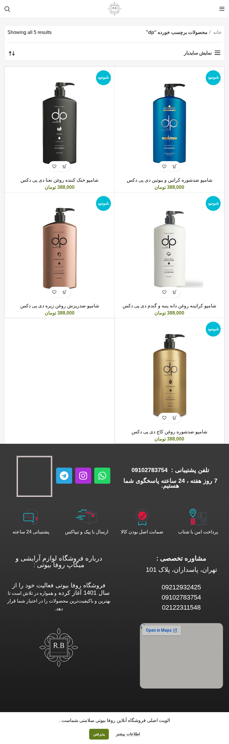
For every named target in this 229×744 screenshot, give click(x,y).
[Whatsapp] (102, 476)
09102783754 (149, 470)
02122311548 (181, 607)
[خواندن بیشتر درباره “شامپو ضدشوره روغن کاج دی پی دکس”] (174, 418)
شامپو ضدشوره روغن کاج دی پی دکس (169, 431)
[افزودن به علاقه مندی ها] (164, 166)
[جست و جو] (7, 9)
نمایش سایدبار (198, 52)
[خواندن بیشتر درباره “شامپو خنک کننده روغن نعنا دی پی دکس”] (65, 166)
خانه (217, 32)
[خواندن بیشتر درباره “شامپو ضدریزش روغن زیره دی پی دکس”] (65, 292)
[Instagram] (83, 476)
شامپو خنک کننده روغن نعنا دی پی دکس (59, 180)
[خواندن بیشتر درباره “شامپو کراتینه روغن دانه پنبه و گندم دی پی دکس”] (174, 292)
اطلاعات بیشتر (128, 734)
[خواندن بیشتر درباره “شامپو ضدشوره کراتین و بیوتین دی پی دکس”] (174, 166)
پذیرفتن (99, 734)
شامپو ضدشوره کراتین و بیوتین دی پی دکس (169, 180)
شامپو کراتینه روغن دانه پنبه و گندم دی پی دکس (169, 305)
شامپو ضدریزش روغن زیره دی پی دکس (59, 305)
